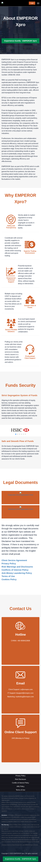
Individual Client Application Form (20, 509)
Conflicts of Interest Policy (15, 570)
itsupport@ (20, 693)
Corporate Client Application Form (20, 495)
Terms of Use (8, 576)
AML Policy (20, 786)
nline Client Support (22, 732)
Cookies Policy (9, 579)
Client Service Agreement (14, 560)
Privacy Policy (9, 563)
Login (32, 3)
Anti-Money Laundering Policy (17, 573)
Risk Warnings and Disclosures (17, 567)
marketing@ (20, 697)
